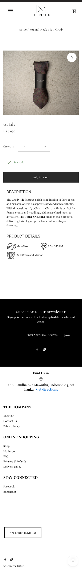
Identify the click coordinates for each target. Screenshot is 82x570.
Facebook (9, 486)
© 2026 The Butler (13, 565)
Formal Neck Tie (41, 29)
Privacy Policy (11, 426)
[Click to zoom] (72, 57)
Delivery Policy (12, 466)
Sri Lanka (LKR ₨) (23, 532)
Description (19, 192)
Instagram (9, 491)
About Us (8, 416)
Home (23, 29)
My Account (10, 451)
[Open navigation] (10, 10)
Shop (6, 446)
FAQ (5, 456)
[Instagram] (44, 350)
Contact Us (10, 421)
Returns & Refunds (14, 461)
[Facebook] (37, 350)
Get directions (47, 389)
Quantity (8, 146)
